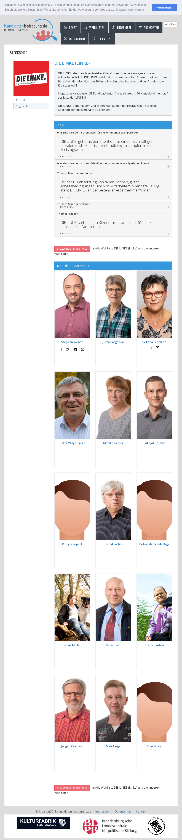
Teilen (101, 39)
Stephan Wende (72, 342)
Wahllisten (97, 27)
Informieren (77, 39)
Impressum (102, 811)
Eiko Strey (154, 746)
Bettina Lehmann (154, 342)
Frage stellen (22, 106)
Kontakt (141, 811)
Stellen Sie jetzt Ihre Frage (72, 248)
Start (72, 27)
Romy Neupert (72, 544)
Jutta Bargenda (113, 342)
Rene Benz (113, 645)
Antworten (151, 27)
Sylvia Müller (72, 645)
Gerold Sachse (113, 544)
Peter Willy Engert (72, 443)
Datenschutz (123, 811)
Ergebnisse (123, 27)
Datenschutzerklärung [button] (130, 9)
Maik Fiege (113, 746)
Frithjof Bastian (154, 443)
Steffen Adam (154, 645)
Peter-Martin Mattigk (154, 544)
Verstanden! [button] (164, 7)
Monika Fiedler (113, 443)
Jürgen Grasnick (72, 746)
